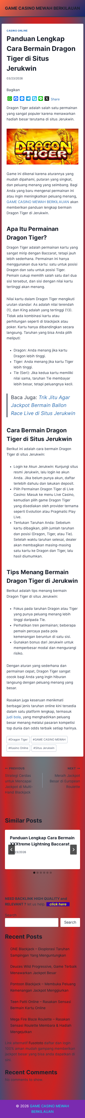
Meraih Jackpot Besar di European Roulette (65, 778)
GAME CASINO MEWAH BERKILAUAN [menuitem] (38, 202)
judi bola (14, 717)
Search (11, 915)
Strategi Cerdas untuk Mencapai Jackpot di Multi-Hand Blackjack (19, 780)
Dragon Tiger (18, 739)
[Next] (73, 850)
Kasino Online (18, 748)
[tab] (34, 873)
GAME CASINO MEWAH (49, 739)
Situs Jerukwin (43, 748)
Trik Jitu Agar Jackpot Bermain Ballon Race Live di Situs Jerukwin (43, 405)
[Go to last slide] (11, 850)
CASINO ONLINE (17, 30)
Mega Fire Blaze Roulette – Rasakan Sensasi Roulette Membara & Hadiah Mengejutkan (40, 1025)
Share (55, 99)
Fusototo (36, 1043)
